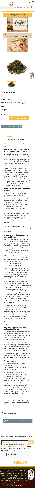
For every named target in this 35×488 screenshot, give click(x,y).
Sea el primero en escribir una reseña (17, 421)
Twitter (20, 462)
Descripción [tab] (11, 136)
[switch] (31, 478)
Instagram (25, 462)
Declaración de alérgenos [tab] (16, 139)
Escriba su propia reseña (11, 126)
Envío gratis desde (17, 15)
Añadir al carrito (19, 118)
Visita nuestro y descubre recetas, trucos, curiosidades (17, 35)
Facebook (16, 462)
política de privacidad (18, 446)
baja (13, 450)
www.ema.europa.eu (11, 307)
